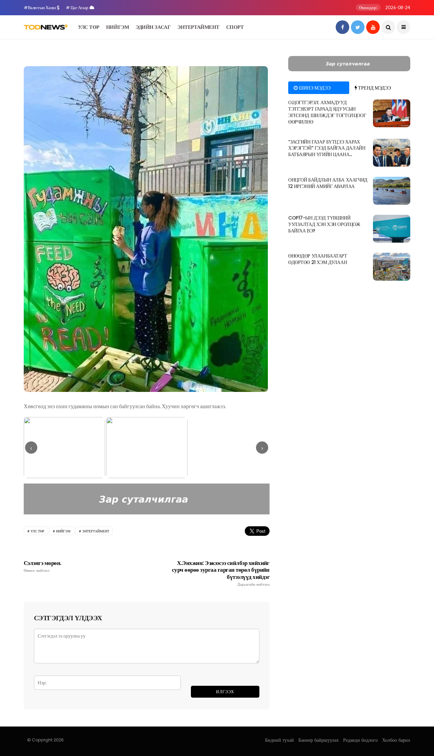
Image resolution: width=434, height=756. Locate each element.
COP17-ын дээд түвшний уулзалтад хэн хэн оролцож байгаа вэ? (324, 224)
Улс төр (37, 531)
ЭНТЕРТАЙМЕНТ (198, 27)
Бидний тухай (279, 740)
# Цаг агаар (77, 7)
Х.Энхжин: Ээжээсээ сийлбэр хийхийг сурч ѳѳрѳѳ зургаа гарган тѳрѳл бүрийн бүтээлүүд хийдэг (221, 573)
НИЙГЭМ (117, 27)
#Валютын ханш (40, 7)
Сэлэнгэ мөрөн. (42, 566)
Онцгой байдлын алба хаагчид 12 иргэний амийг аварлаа (328, 183)
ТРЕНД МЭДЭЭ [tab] (374, 88)
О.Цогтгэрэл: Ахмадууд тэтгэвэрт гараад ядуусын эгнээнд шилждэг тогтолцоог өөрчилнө (327, 112)
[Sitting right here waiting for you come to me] (391, 113)
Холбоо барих (396, 740)
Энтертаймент (95, 531)
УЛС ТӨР (88, 27)
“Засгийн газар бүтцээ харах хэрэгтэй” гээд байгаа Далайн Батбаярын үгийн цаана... (326, 148)
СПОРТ (235, 27)
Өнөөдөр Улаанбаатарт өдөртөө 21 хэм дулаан (317, 259)
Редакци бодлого (360, 740)
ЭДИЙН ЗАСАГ (153, 27)
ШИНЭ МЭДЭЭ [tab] (314, 88)
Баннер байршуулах (318, 740)
